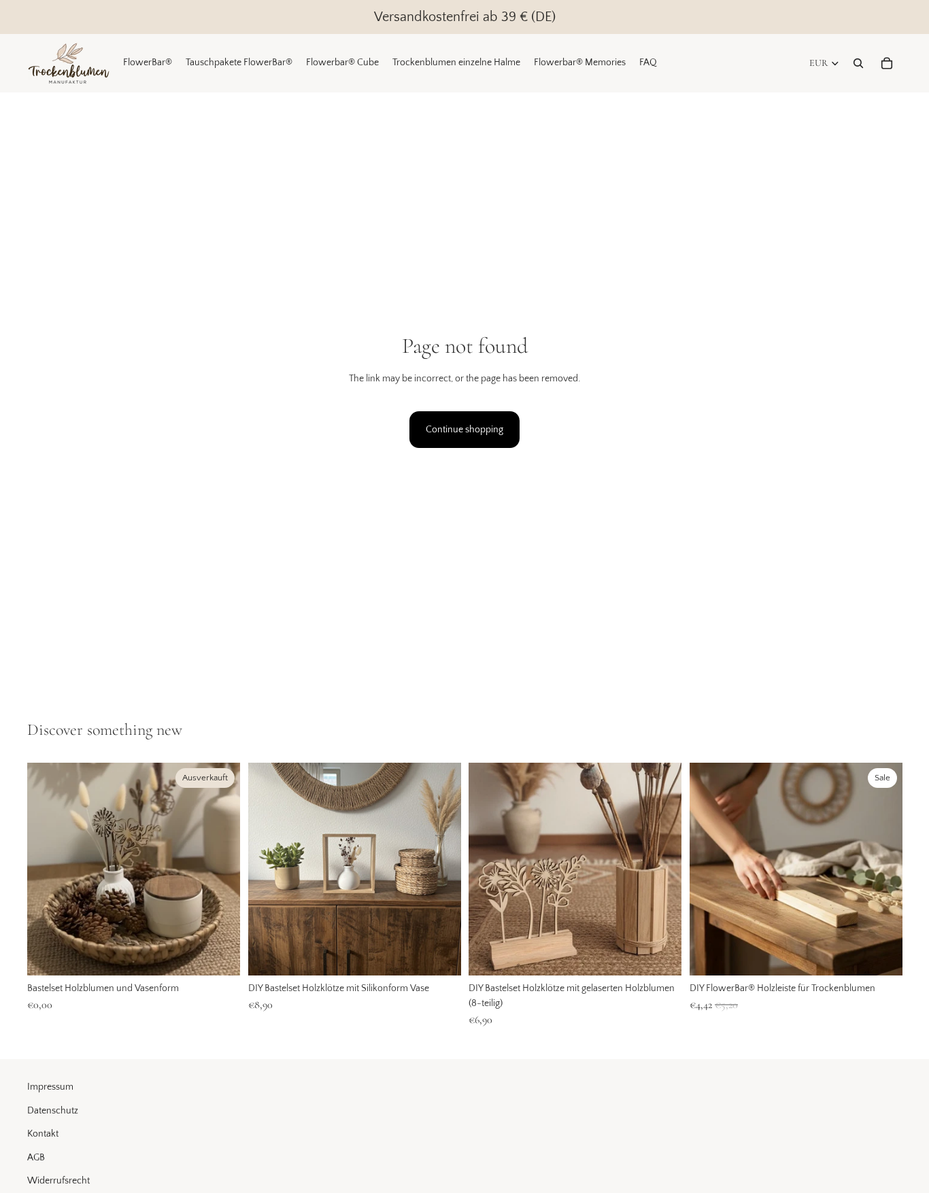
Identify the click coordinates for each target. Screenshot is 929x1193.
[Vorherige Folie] (268, 869)
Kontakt (42, 1133)
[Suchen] (858, 63)
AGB (36, 1157)
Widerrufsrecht (58, 1180)
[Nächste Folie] (440, 869)
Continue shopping (464, 429)
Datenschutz (52, 1110)
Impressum (50, 1087)
